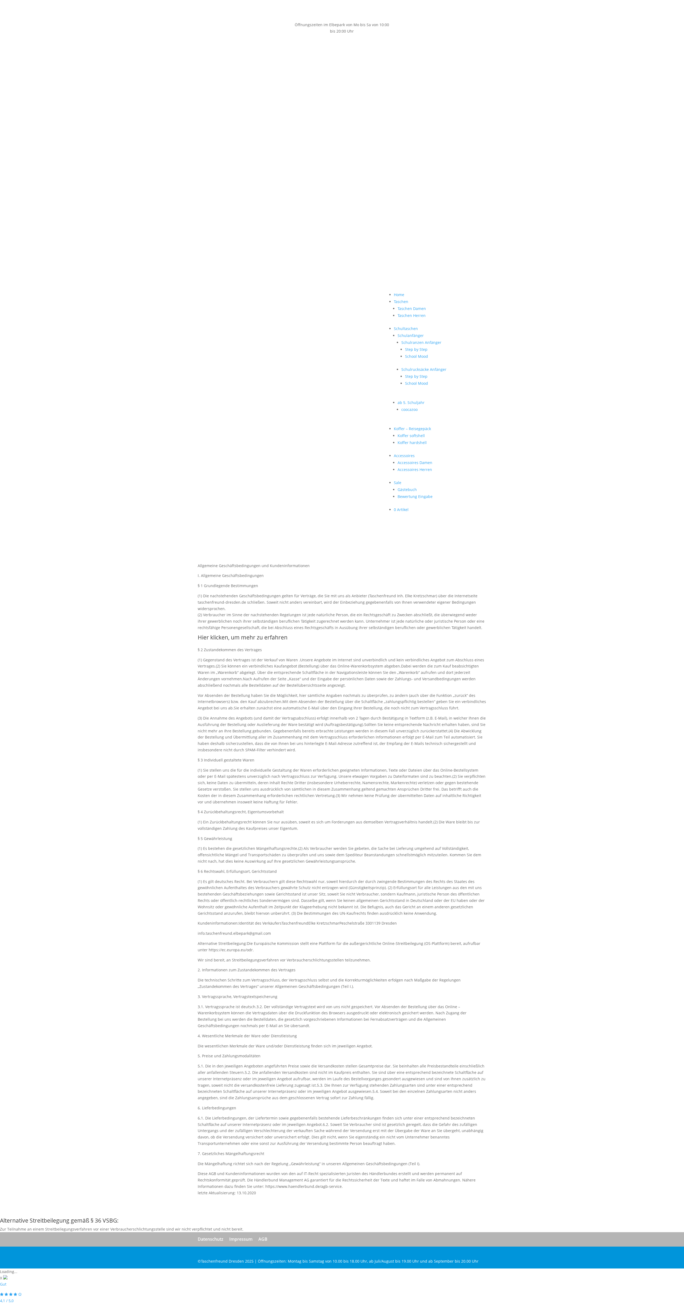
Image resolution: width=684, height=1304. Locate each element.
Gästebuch (287, 247)
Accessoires (284, 213)
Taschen (281, 59)
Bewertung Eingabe (294, 254)
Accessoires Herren (294, 227)
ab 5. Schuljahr (290, 160)
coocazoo (289, 167)
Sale (277, 240)
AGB (262, 1239)
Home (279, 52)
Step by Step (296, 106)
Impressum (240, 1239)
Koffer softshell (291, 193)
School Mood (296, 113)
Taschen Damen (291, 66)
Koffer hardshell (291, 200)
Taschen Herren (291, 73)
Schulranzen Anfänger (301, 100)
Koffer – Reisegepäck (292, 186)
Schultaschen (286, 86)
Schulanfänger (290, 93)
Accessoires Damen (294, 220)
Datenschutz (210, 1239)
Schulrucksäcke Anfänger (303, 126)
